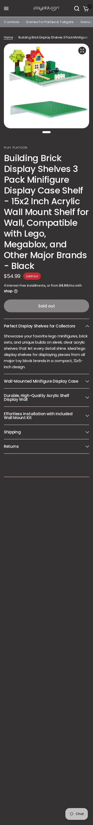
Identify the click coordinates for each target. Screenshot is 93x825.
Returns (11, 446)
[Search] (76, 8)
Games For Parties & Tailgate (49, 22)
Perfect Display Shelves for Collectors (39, 326)
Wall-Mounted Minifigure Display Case (41, 381)
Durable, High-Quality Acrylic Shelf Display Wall (36, 397)
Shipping (12, 432)
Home (8, 37)
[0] (85, 8)
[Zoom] (82, 50)
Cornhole (11, 22)
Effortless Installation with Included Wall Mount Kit (38, 415)
